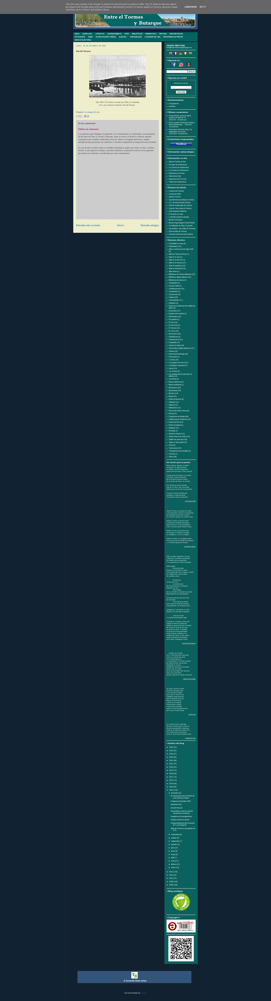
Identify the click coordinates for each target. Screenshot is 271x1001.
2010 (171, 878)
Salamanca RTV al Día (177, 179)
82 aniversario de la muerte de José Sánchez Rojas (182, 797)
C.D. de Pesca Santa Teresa (179, 203)
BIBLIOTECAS (137, 34)
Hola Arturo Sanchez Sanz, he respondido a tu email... (180, 130)
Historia (172, 351)
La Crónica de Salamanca (179, 167)
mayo (173, 854)
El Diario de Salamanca (178, 165)
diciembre (175, 793)
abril (173, 858)
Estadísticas (173, 337)
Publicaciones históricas (178, 419)
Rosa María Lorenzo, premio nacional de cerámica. (182, 812)
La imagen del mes (92, 112)
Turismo (172, 454)
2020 (171, 767)
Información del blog (176, 354)
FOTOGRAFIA (80, 37)
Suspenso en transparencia (181, 816)
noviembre (175, 835)
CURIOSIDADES (136, 37)
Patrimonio (173, 408)
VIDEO (90, 37)
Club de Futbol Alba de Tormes (180, 205)
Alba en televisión (175, 268)
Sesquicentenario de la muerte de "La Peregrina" (182, 824)
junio (173, 851)
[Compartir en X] (82, 116)
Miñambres (173, 388)
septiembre (175, 841)
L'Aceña (172, 360)
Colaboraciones (175, 289)
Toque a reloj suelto (176, 442)
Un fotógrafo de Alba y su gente (181, 226)
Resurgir (172, 431)
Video (171, 457)
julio (173, 848)
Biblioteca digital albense (178, 277)
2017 (171, 777)
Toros (171, 445)
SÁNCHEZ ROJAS (176, 34)
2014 (171, 787)
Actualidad (173, 246)
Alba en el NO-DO (176, 260)
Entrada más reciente (88, 225)
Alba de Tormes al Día (177, 254)
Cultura (171, 297)
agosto (174, 844)
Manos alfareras (175, 382)
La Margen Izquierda (177, 365)
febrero (174, 864)
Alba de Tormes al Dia (177, 162)
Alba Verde (173, 271)
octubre (174, 838)
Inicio (120, 225)
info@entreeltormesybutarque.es (179, 48)
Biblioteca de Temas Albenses (180, 274)
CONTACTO (100, 34)
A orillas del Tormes (176, 191)
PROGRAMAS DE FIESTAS (173, 37)
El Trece (172, 331)
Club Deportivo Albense (177, 211)
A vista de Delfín (175, 194)
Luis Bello (172, 379)
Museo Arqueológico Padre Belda (181, 223)
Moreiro (172, 393)
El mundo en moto (176, 214)
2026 (171, 747)
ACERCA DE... (87, 34)
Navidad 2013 (176, 804)
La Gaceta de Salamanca (178, 170)
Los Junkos (173, 371)
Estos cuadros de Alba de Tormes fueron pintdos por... (181, 124)
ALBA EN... (123, 37)
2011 (171, 875)
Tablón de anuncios (176, 439)
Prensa (171, 414)
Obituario (172, 402)
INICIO (77, 34)
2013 (171, 790)
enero (173, 868)
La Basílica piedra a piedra (179, 217)
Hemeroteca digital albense (179, 348)
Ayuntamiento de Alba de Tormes (181, 200)
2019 (171, 770)
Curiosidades (174, 300)
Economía (173, 311)
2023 (171, 757)
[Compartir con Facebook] (85, 116)
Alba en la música (175, 263)
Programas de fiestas (177, 416)
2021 (171, 764)
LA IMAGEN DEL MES (152, 37)
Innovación (173, 357)
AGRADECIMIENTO (114, 34)
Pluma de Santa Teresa (178, 411)
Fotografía (172, 342)
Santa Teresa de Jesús (177, 437)
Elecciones (173, 334)
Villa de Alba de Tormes (178, 231)
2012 (171, 872)
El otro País (173, 325)
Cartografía (173, 283)
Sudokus (172, 106)
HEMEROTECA (150, 34)
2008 (171, 885)
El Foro (171, 322)
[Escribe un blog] (80, 116)
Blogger (144, 993)
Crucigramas (174, 104)
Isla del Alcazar (177, 808)
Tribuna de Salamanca (177, 182)
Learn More (191, 7)
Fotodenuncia (174, 340)
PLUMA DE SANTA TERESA (106, 37)
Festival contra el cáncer (180, 820)
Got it (203, 7)
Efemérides (173, 317)
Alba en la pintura (175, 266)
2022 (171, 760)
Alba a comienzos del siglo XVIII (181, 249)
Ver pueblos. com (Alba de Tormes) (182, 229)
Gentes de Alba (174, 345)
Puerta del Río (174, 422)
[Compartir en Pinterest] (88, 116)
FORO (126, 34)
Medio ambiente (175, 385)
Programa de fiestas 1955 (181, 801)
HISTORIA (163, 34)
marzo (174, 861)
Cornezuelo (173, 294)
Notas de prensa (175, 399)
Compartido (173, 291)
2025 (171, 751)
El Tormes (172, 328)
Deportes (172, 303)
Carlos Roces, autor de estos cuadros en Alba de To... (180, 117)
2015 (171, 784)
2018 (171, 774)
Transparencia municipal (178, 451)
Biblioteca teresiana (176, 280)
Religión (172, 428)
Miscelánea (173, 391)
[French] (176, 54)
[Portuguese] (191, 54)
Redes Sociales (175, 425)
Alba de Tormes (175, 197)
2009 (171, 882)
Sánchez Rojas (175, 434)
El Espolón (173, 319)
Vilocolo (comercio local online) (181, 234)
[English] (171, 54)
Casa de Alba (174, 286)
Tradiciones (173, 448)
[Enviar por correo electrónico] (77, 116)
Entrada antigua (150, 225)
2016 (171, 780)
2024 (171, 754)
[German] (181, 54)
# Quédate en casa (176, 244)
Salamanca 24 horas (177, 173)
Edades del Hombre (176, 314)
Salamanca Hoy (175, 176)
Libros (171, 368)
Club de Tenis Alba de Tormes (180, 208)
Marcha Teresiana (176, 220)
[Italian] (186, 54)
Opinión (172, 405)
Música (171, 396)
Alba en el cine (174, 257)
